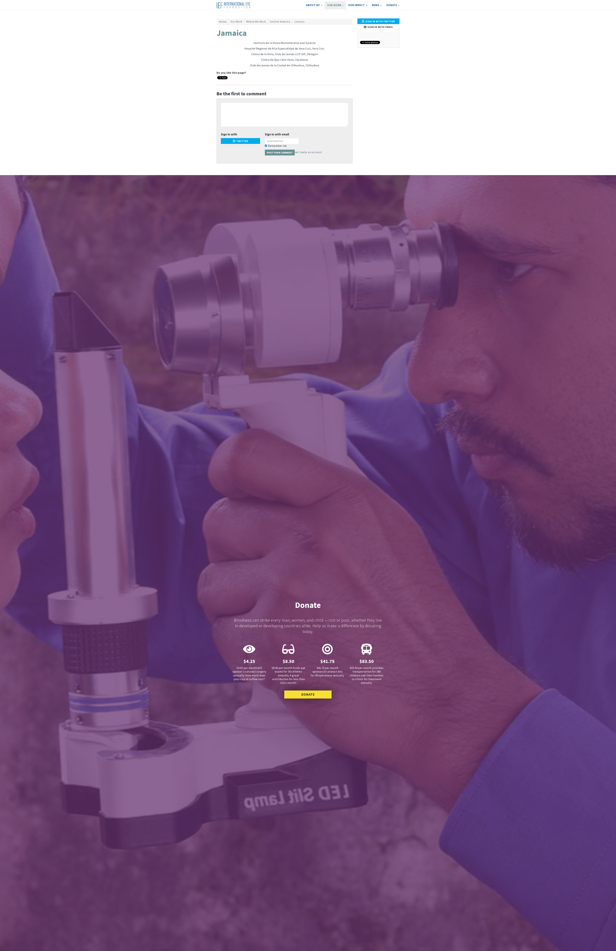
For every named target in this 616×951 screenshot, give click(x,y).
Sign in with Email (380, 27)
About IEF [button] (313, 5)
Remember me (277, 146)
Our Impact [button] (356, 5)
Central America (280, 21)
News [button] (376, 5)
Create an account (310, 152)
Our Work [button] (334, 5)
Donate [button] (392, 5)
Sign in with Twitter (380, 21)
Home (223, 21)
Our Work (236, 21)
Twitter (242, 141)
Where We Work (256, 21)
